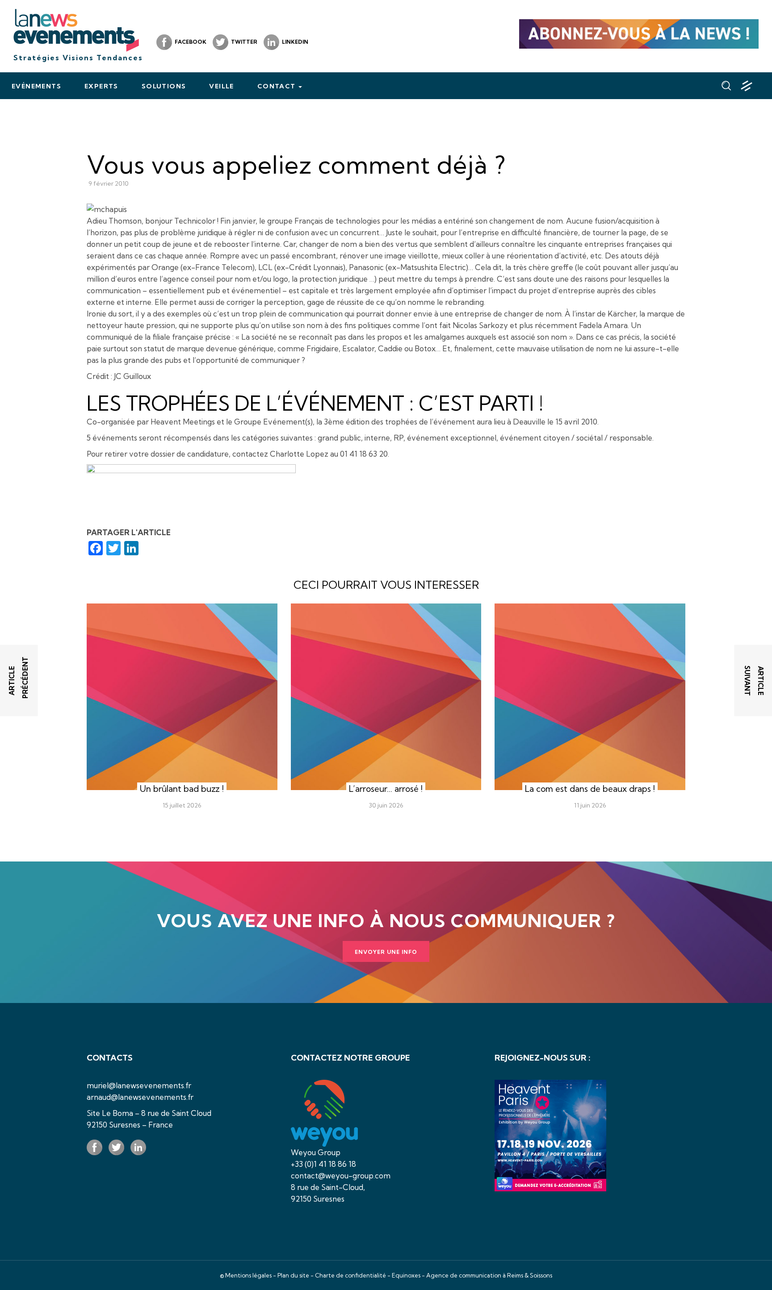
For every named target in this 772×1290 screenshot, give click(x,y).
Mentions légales (248, 1275)
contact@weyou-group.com (340, 1175)
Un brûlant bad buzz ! (182, 788)
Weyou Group (315, 1152)
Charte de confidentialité (350, 1275)
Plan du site (293, 1275)
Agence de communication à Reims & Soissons (489, 1275)
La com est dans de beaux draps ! (590, 788)
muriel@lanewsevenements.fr (139, 1085)
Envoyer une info (386, 952)
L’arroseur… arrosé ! (386, 788)
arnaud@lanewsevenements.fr (140, 1097)
